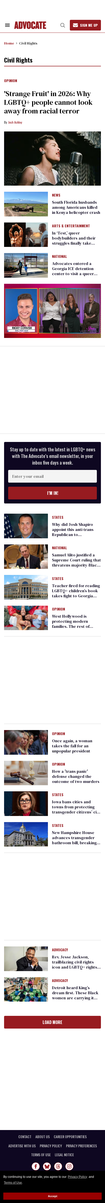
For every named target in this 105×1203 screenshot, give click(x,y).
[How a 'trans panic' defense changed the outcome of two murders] (26, 772)
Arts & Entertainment (71, 226)
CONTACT (24, 1136)
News (56, 195)
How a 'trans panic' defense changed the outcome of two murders (75, 776)
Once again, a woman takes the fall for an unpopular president (72, 746)
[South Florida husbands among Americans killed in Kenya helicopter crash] (26, 203)
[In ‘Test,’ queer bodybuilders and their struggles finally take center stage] (26, 234)
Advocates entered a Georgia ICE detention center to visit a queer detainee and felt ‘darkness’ (73, 274)
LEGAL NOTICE (64, 1154)
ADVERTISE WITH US (22, 1145)
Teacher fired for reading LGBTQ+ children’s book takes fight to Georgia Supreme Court (76, 593)
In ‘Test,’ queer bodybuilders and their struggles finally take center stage (74, 240)
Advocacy (60, 950)
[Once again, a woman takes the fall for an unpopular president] (26, 742)
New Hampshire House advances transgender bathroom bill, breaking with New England (74, 840)
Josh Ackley (15, 122)
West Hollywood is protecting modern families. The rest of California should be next (75, 623)
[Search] (63, 25)
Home (9, 43)
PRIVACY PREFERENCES (81, 1145)
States (57, 517)
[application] (52, 311)
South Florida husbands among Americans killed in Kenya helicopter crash (76, 207)
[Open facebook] (36, 1166)
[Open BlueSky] (47, 1166)
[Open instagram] (69, 1166)
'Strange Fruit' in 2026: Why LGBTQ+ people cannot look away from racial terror (48, 102)
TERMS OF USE (41, 1154)
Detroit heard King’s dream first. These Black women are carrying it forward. (75, 995)
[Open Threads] (58, 1166)
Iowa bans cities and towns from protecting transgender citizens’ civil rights (76, 809)
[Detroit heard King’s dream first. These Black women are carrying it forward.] (26, 989)
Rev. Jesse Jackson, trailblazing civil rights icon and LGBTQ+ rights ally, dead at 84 (74, 964)
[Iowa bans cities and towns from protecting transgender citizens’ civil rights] (26, 803)
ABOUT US (42, 1136)
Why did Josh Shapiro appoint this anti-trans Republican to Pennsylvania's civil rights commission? (75, 534)
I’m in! (52, 493)
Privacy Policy (77, 1177)
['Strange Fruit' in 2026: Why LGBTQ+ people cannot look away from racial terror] (52, 158)
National (59, 256)
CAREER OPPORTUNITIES (70, 1136)
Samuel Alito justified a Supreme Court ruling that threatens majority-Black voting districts (76, 562)
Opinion (10, 81)
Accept (52, 1196)
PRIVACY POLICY (51, 1145)
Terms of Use (13, 1182)
